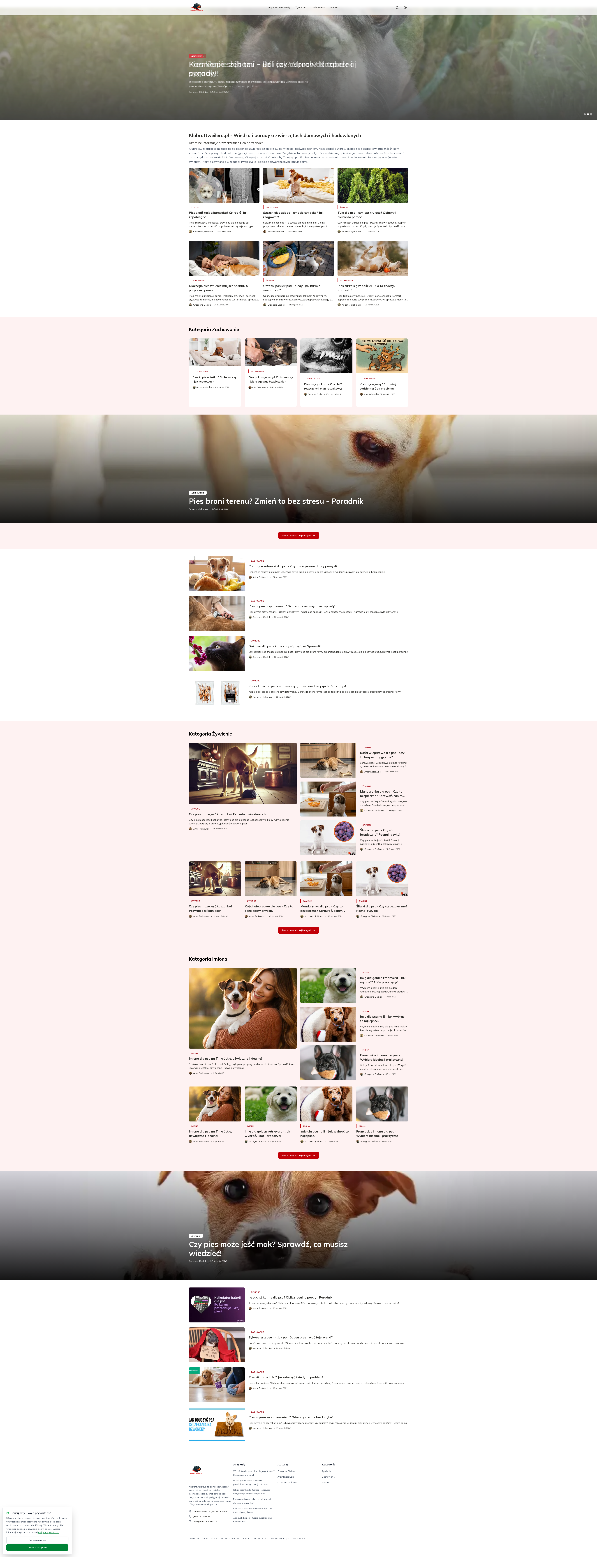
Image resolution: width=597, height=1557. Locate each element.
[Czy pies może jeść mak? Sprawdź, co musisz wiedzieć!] (298, 1225)
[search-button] (397, 7)
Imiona (334, 7)
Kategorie (328, 1464)
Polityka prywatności (230, 1538)
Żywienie (300, 7)
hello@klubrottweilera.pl (205, 1521)
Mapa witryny (299, 1538)
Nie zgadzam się (37, 1540)
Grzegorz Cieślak (197, 1261)
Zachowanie (318, 7)
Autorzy (283, 1464)
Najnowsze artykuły (279, 7)
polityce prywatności (48, 1532)
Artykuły (239, 1464)
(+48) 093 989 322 (202, 1516)
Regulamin (194, 1538)
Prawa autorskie (209, 1538)
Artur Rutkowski (197, 92)
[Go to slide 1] (585, 114)
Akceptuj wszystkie (37, 1547)
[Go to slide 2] (588, 114)
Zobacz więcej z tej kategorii (296, 535)
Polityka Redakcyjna (280, 1538)
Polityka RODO (260, 1538)
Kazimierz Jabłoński (198, 508)
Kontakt (246, 1538)
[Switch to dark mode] (405, 7)
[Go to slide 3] (591, 114)
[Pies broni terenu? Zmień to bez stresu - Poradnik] (298, 469)
